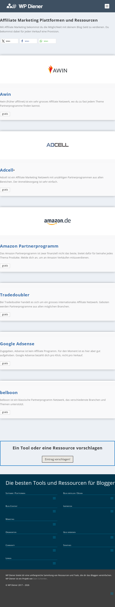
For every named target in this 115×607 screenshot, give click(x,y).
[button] (9, 41)
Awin (5, 94)
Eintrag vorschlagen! (57, 459)
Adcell (6, 170)
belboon (9, 392)
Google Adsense (17, 344)
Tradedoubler (14, 295)
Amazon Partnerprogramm (29, 246)
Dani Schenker (40, 578)
